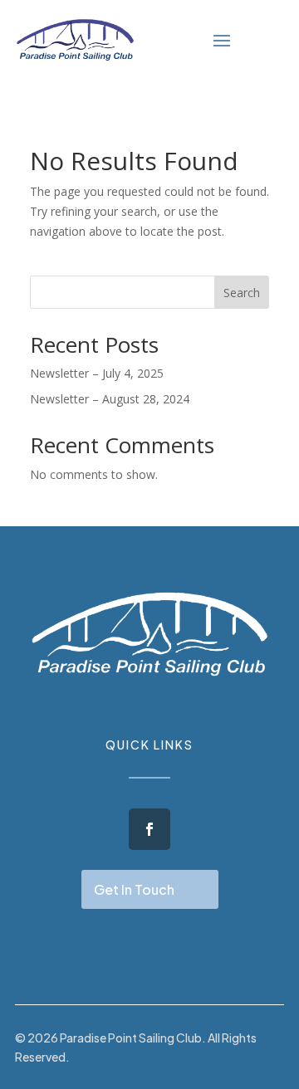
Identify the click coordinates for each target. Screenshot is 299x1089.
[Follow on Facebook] (149, 829)
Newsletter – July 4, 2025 (97, 373)
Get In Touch (134, 889)
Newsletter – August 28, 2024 (109, 399)
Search (241, 292)
